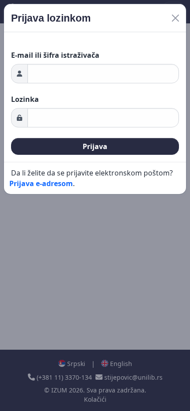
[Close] (175, 18)
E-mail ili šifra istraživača (55, 55)
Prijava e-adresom (41, 183)
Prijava (95, 146)
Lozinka (25, 99)
